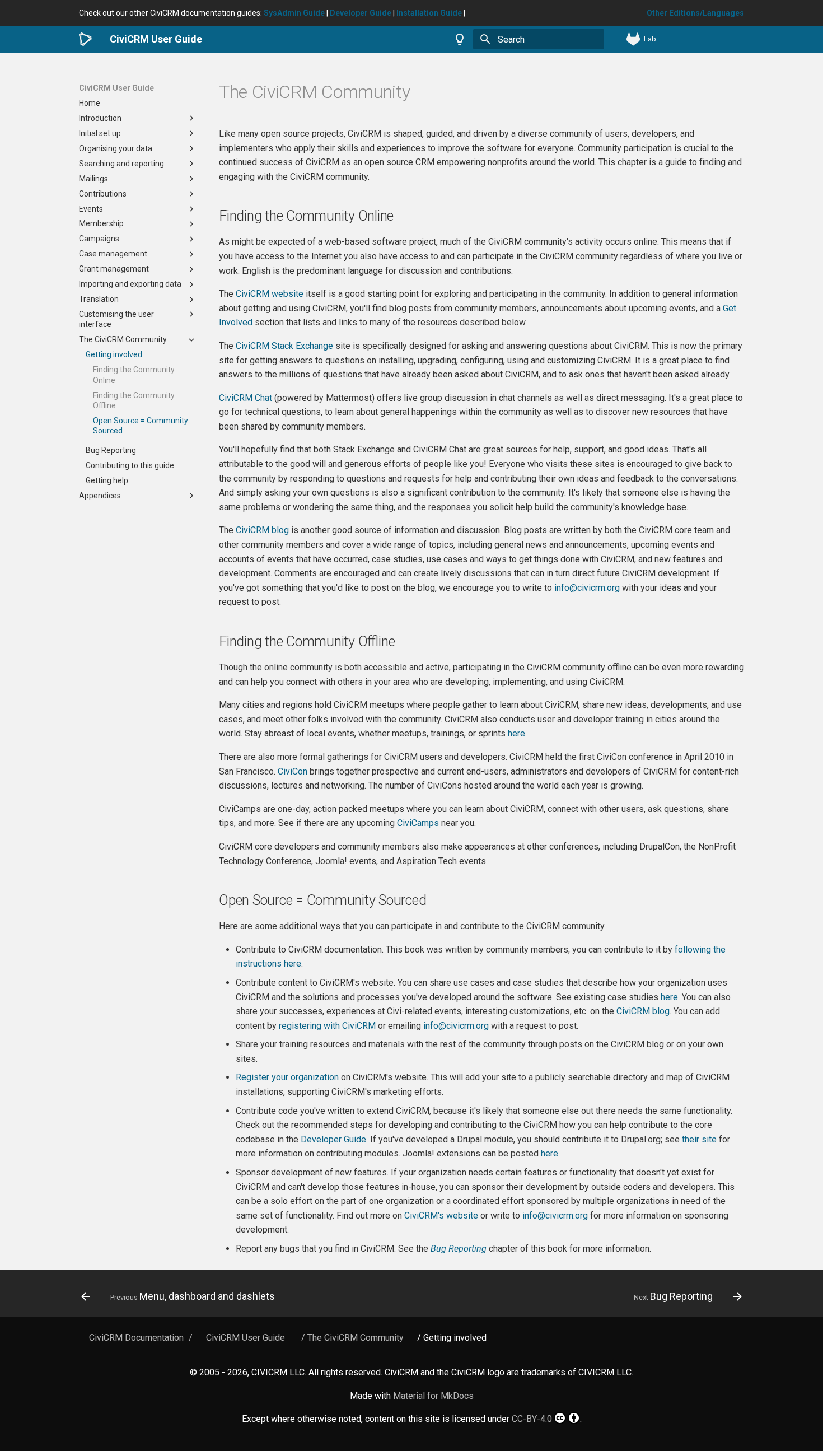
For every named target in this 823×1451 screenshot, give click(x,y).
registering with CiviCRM (327, 1025)
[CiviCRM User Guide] (85, 39)
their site (699, 1139)
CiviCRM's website (441, 1215)
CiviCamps (418, 823)
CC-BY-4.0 (532, 1418)
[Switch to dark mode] (459, 39)
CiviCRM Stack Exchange (284, 345)
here (516, 733)
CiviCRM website (269, 293)
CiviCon (292, 771)
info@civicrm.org (587, 587)
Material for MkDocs (433, 1396)
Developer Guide (333, 1139)
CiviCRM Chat (245, 398)
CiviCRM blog (262, 530)
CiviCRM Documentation (136, 1337)
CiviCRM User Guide (116, 87)
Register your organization (287, 1077)
